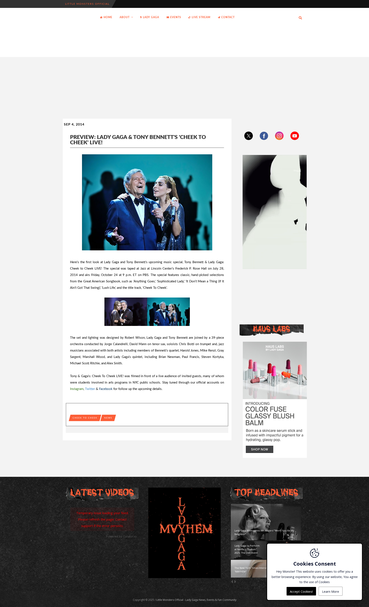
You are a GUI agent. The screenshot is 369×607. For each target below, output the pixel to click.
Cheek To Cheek (85, 418)
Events (175, 17)
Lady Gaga (150, 17)
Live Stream (200, 17)
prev (231, 581)
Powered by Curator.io (121, 536)
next (235, 581)
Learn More (330, 591)
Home (107, 17)
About (125, 17)
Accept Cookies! (301, 591)
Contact (227, 17)
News (108, 418)
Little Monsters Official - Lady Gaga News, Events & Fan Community (196, 600)
